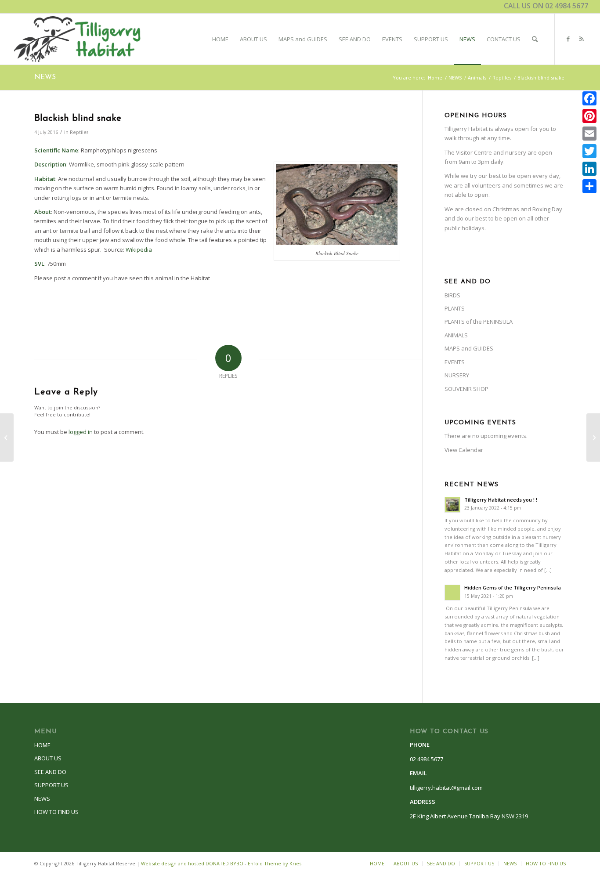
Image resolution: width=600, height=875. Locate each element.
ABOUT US (47, 758)
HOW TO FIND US (56, 812)
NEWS (45, 77)
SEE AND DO (50, 772)
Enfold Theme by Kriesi (275, 863)
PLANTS (455, 308)
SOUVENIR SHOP (466, 389)
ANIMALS (456, 335)
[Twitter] (589, 151)
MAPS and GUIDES (469, 348)
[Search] (534, 39)
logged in (81, 432)
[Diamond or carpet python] (593, 437)
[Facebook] (589, 98)
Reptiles (79, 132)
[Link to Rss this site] (581, 38)
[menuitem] (220, 39)
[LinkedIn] (589, 168)
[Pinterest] (589, 116)
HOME (42, 745)
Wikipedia (139, 249)
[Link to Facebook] (568, 38)
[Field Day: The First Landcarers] (7, 437)
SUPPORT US (51, 785)
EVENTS (455, 362)
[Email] (589, 133)
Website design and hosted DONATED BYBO (192, 863)
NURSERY (457, 375)
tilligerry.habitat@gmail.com (446, 788)
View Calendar (464, 450)
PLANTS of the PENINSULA (479, 321)
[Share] (589, 186)
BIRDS (452, 295)
